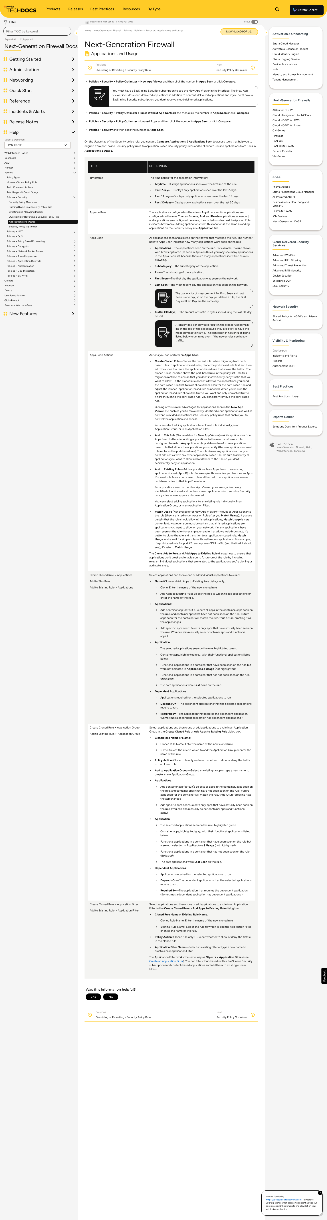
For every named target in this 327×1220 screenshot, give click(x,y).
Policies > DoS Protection (20, 271)
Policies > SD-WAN (17, 276)
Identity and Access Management (292, 74)
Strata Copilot (307, 10)
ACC (7, 163)
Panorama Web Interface (18, 305)
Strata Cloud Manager (285, 43)
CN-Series (278, 130)
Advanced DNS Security (286, 270)
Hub (275, 69)
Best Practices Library (285, 396)
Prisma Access (281, 186)
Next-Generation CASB (286, 221)
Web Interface (284, 450)
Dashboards (279, 350)
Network (9, 285)
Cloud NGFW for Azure (286, 125)
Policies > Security (17, 197)
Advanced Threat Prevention (289, 265)
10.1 (279, 443)
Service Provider (282, 151)
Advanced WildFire (283, 255)
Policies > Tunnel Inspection (22, 256)
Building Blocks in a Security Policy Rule (30, 207)
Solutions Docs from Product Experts (294, 426)
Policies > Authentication (20, 266)
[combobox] (37, 31)
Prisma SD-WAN (282, 211)
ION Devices (279, 216)
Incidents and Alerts (284, 355)
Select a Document (14, 139)
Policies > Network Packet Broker (25, 251)
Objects (8, 280)
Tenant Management (285, 79)
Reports (277, 360)
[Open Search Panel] (277, 10)
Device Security (281, 275)
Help (308, 447)
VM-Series (278, 156)
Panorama (299, 450)
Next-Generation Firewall (107, 30)
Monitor (8, 168)
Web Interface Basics (16, 153)
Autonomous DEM (283, 365)
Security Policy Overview (23, 202)
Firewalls (277, 135)
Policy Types (13, 177)
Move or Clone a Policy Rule (22, 182)
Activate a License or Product (290, 48)
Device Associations (284, 64)
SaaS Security (280, 285)
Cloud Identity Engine (285, 54)
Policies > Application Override (24, 261)
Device (8, 290)
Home (88, 30)
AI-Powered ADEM (283, 197)
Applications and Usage (22, 221)
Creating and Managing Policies (26, 212)
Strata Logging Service (286, 59)
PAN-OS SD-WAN (283, 146)
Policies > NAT (15, 231)
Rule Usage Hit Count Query (22, 192)
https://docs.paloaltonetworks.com (284, 1199)
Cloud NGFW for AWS (285, 120)
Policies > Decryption (18, 246)
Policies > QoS (15, 236)
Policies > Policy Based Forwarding (26, 241)
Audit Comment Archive (20, 187)
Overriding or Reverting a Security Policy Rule (34, 216)
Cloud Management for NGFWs (291, 115)
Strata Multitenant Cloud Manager (293, 191)
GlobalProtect (11, 300)
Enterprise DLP (281, 280)
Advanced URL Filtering (286, 260)
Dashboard (10, 158)
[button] (324, 976)
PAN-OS (277, 140)
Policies (8, 172)
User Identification (14, 295)
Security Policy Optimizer (23, 226)
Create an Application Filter (166, 961)
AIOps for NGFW (282, 110)
